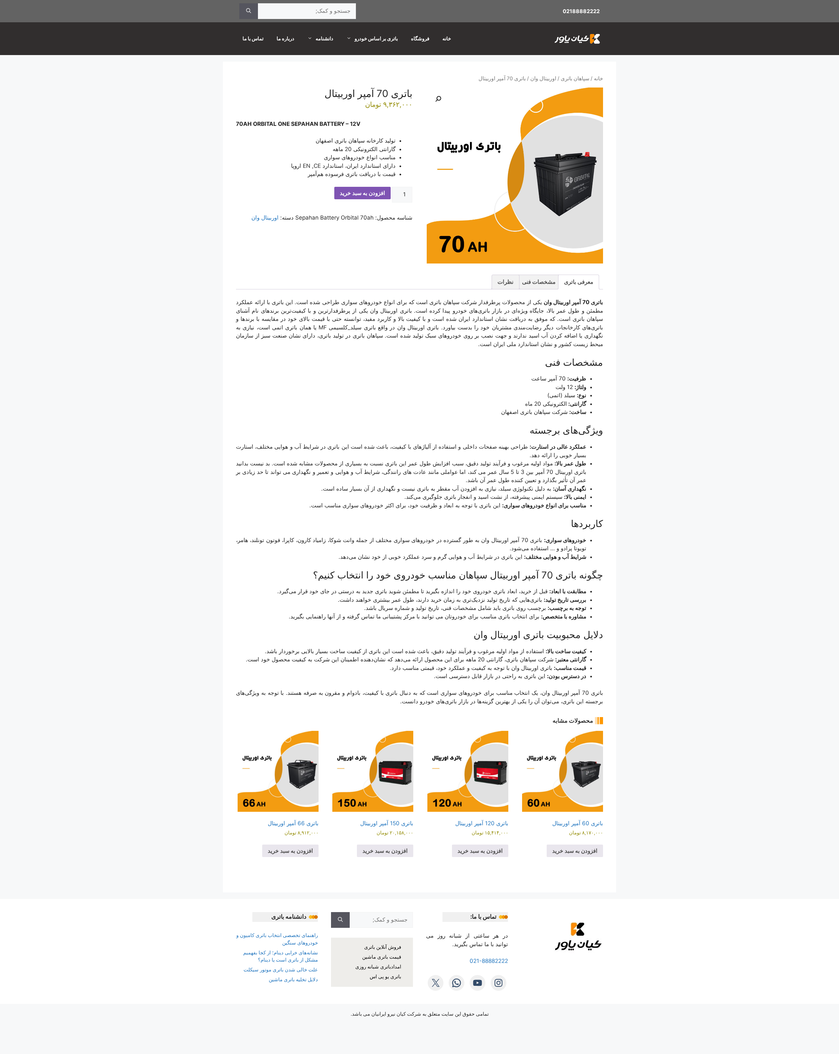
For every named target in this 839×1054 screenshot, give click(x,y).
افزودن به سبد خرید (362, 193)
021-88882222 (489, 961)
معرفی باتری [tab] (578, 282)
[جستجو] (248, 11)
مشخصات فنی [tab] (539, 282)
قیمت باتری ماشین (381, 957)
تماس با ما (253, 38)
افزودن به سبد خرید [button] (574, 851)
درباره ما (285, 38)
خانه (446, 38)
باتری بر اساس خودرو (376, 38)
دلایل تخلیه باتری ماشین (293, 979)
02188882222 (581, 11)
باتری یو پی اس (385, 976)
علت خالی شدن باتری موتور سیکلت (281, 969)
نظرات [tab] (506, 282)
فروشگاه (420, 38)
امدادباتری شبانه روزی (378, 967)
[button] (438, 99)
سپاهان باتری (575, 78)
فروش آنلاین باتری (382, 947)
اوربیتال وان (543, 78)
